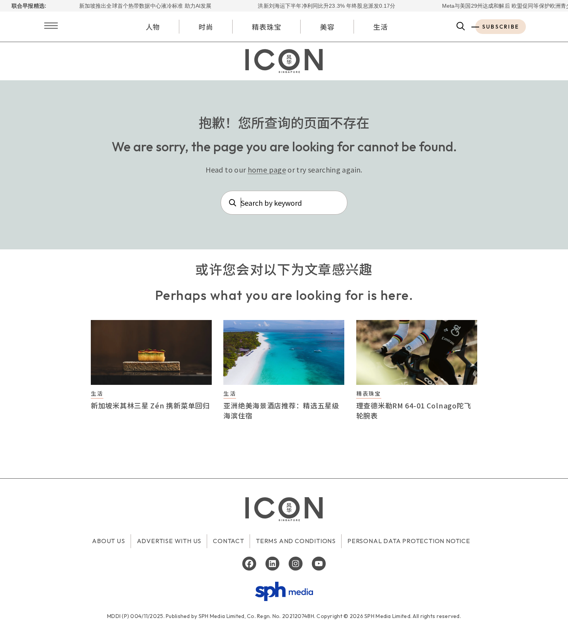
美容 (327, 27)
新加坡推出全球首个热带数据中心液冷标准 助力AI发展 (134, 6)
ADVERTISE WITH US (169, 541)
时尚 (206, 27)
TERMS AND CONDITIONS (296, 541)
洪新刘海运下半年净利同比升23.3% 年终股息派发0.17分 (315, 6)
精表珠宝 (266, 27)
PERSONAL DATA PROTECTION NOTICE (408, 541)
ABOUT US (108, 541)
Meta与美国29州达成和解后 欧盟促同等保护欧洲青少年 (498, 6)
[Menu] (51, 26)
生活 (380, 27)
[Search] (461, 26)
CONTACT (228, 541)
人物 (153, 27)
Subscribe (500, 26)
